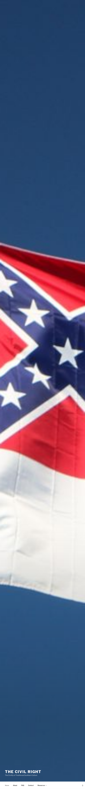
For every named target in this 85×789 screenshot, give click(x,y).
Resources (41, 785)
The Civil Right (23, 771)
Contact (31, 785)
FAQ (22, 785)
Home (7, 785)
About (15, 785)
